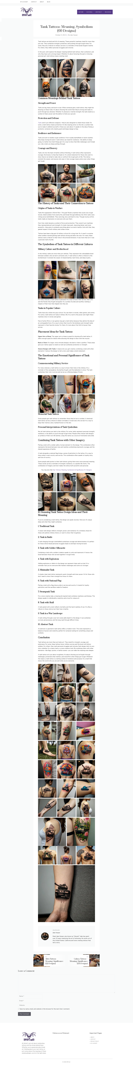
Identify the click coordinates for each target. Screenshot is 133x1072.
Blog (48, 1)
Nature (81, 12)
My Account (24, 1)
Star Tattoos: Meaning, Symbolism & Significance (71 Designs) (72, 470)
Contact (34, 1)
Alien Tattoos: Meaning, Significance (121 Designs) (54, 961)
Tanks (40, 123)
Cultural (89, 12)
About (42, 1)
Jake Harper (74, 35)
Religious (108, 12)
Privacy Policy (95, 1041)
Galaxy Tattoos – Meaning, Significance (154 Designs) (79, 961)
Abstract (99, 12)
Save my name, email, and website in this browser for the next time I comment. (45, 1009)
